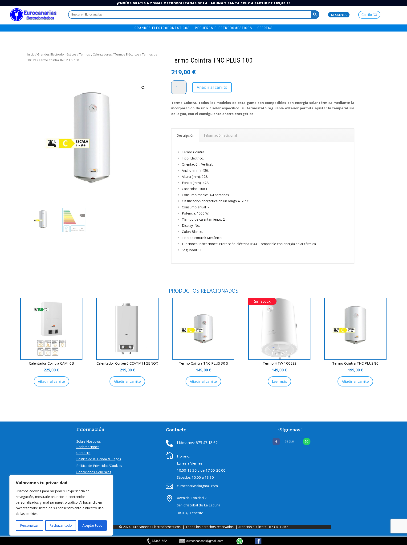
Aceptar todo (92, 525)
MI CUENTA (338, 14)
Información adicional (220, 135)
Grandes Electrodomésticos (57, 54)
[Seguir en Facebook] (276, 441)
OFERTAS (265, 28)
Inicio (31, 54)
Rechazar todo (60, 525)
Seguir (289, 441)
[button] (143, 87)
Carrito (367, 14)
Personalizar (29, 525)
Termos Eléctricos (126, 54)
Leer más (279, 381)
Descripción (185, 135)
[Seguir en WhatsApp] (306, 441)
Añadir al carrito (212, 87)
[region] (61, 505)
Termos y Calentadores (95, 54)
